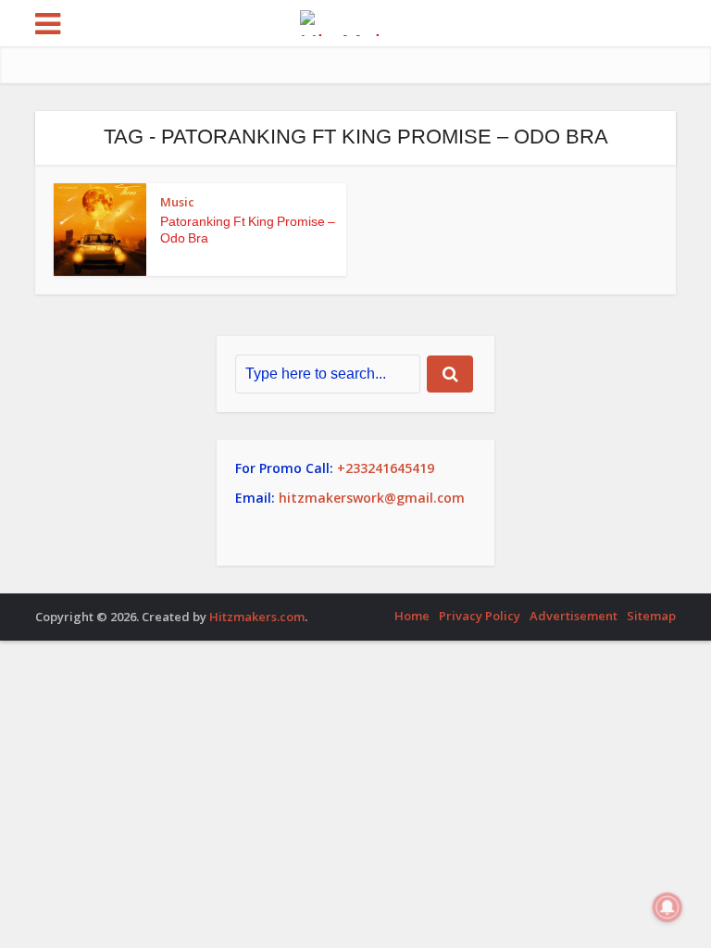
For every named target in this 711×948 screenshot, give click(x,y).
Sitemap (651, 615)
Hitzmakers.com (257, 616)
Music (177, 201)
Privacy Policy (479, 615)
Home (412, 615)
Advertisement (573, 615)
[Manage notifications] (667, 907)
